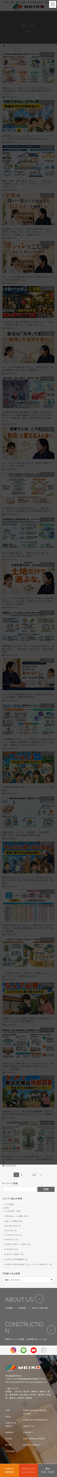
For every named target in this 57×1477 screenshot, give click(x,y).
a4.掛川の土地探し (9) (14, 1254)
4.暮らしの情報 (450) (13, 1221)
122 (34, 1175)
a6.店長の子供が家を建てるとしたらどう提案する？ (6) (28, 1264)
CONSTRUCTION (24, 1327)
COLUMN (10, 1451)
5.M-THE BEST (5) (12, 1226)
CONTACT (28, 1432)
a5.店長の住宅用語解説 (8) (15, 1259)
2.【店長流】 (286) (12, 1211)
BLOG (8, 1445)
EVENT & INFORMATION (35, 1420)
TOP (8, 1410)
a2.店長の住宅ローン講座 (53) (17, 1244)
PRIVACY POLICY (32, 1445)
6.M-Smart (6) (10, 1230)
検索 (46, 1189)
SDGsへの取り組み (40, 1308)
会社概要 (9, 1308)
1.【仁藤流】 (9, 1204)
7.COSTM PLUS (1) (13, 1235)
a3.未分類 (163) (11, 1249)
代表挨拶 (22, 1308)
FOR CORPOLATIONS (34, 1439)
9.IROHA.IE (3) (11, 1239)
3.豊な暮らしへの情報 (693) (16, 1216)
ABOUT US (19, 1299)
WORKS (9, 1432)
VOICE (9, 1439)
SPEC (8, 1417)
